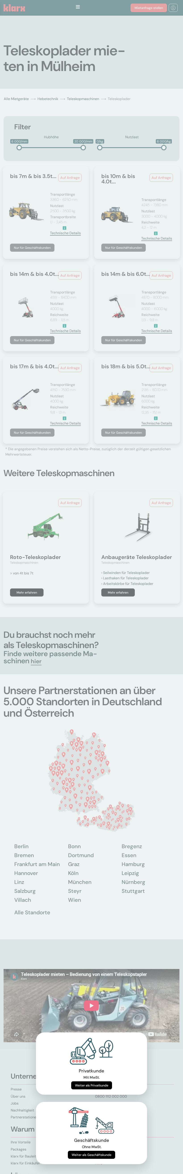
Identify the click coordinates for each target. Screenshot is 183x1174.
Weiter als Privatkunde (91, 1085)
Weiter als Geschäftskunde (91, 1155)
